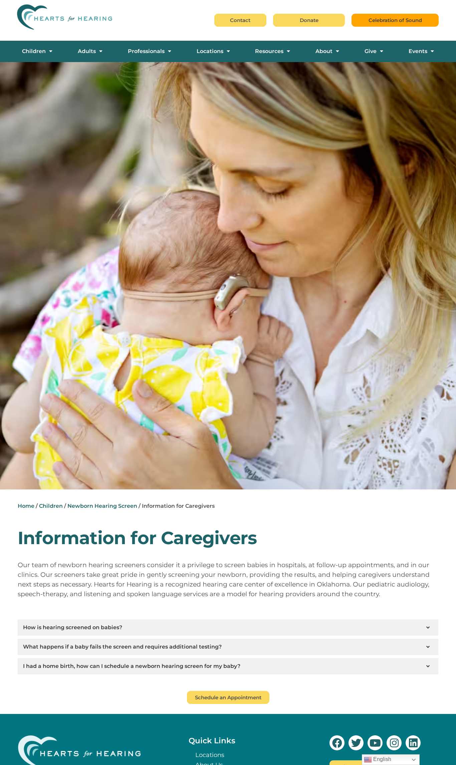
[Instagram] (394, 742)
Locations (210, 51)
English (381, 759)
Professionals (146, 51)
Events (418, 51)
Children (34, 51)
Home (26, 506)
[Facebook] (337, 742)
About (323, 51)
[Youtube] (375, 742)
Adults (87, 51)
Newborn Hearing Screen (102, 506)
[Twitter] (356, 742)
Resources (269, 51)
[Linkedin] (413, 742)
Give (371, 51)
